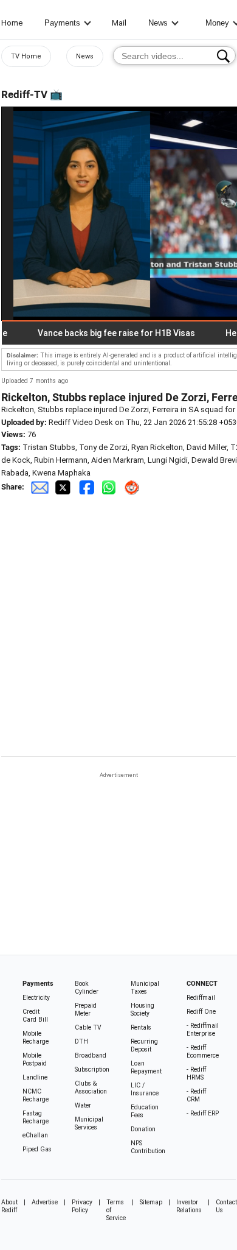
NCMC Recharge (35, 1095)
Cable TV (88, 1027)
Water (83, 1105)
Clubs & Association (91, 1087)
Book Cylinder (86, 987)
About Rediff (9, 1206)
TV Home (26, 56)
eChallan (35, 1135)
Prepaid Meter (86, 1009)
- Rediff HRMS (196, 1073)
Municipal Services (89, 1123)
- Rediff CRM (196, 1095)
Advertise (45, 1202)
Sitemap (151, 1202)
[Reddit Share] (133, 486)
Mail (119, 22)
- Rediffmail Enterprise (203, 1030)
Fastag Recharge (35, 1117)
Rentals (141, 1027)
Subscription (92, 1069)
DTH (81, 1041)
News (158, 22)
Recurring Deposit (144, 1045)
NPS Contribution (148, 1147)
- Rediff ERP (203, 1113)
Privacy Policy (82, 1206)
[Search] (223, 56)
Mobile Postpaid (34, 1059)
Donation (143, 1129)
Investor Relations (189, 1206)
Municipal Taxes (145, 987)
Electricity (36, 998)
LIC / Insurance (145, 1089)
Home (11, 22)
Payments (62, 22)
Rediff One (201, 1012)
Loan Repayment (146, 1067)
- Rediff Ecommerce (203, 1051)
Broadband (90, 1055)
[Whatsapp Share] (111, 486)
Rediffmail (201, 998)
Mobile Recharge (35, 1037)
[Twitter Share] (64, 486)
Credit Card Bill (35, 1016)
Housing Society (142, 1009)
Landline (34, 1077)
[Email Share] (39, 486)
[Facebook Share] (87, 486)
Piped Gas (37, 1149)
